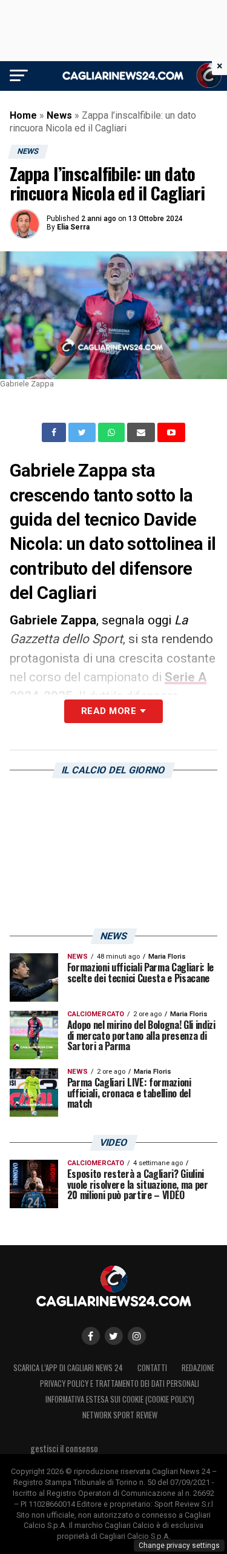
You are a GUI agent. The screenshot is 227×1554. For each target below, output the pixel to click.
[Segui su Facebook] (91, 1336)
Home (23, 115)
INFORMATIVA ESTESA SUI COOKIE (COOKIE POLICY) (119, 1399)
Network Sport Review (119, 1415)
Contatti (152, 1368)
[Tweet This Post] (83, 432)
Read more (108, 711)
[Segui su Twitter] (114, 1336)
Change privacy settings (179, 1545)
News (59, 115)
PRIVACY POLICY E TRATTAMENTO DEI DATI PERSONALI (119, 1383)
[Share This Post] (112, 432)
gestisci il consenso (64, 1448)
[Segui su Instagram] (137, 1336)
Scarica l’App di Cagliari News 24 (68, 1368)
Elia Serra (73, 227)
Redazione (198, 1368)
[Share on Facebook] (55, 432)
